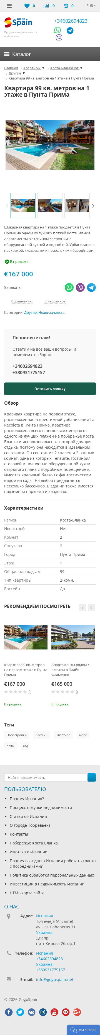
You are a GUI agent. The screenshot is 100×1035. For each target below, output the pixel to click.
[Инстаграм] (42, 1012)
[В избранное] (44, 703)
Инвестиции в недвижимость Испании (47, 884)
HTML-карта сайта (27, 892)
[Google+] (76, 1012)
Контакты (19, 834)
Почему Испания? (27, 798)
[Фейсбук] (8, 1012)
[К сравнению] (35, 703)
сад (25, 746)
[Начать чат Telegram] (72, 31)
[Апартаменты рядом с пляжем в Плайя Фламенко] (73, 637)
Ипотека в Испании (29, 851)
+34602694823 (71, 20)
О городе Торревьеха (30, 825)
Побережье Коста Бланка (34, 843)
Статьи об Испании (28, 816)
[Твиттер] (20, 1012)
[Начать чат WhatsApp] (60, 31)
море (83, 735)
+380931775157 (28, 372)
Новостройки (17, 735)
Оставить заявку (50, 389)
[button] (83, 1030)
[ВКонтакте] (31, 1012)
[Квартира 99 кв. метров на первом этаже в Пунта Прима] (26, 637)
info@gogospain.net (54, 979)
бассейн (42, 735)
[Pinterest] (65, 1012)
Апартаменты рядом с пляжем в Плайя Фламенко (70, 669)
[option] (23, 205)
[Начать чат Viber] (59, 38)
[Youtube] (54, 1012)
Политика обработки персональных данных (52, 875)
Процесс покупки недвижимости (41, 807)
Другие (30, 312)
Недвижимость (51, 312)
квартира (63, 735)
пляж (10, 746)
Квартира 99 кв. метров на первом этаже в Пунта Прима (25, 669)
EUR (90, 5)
